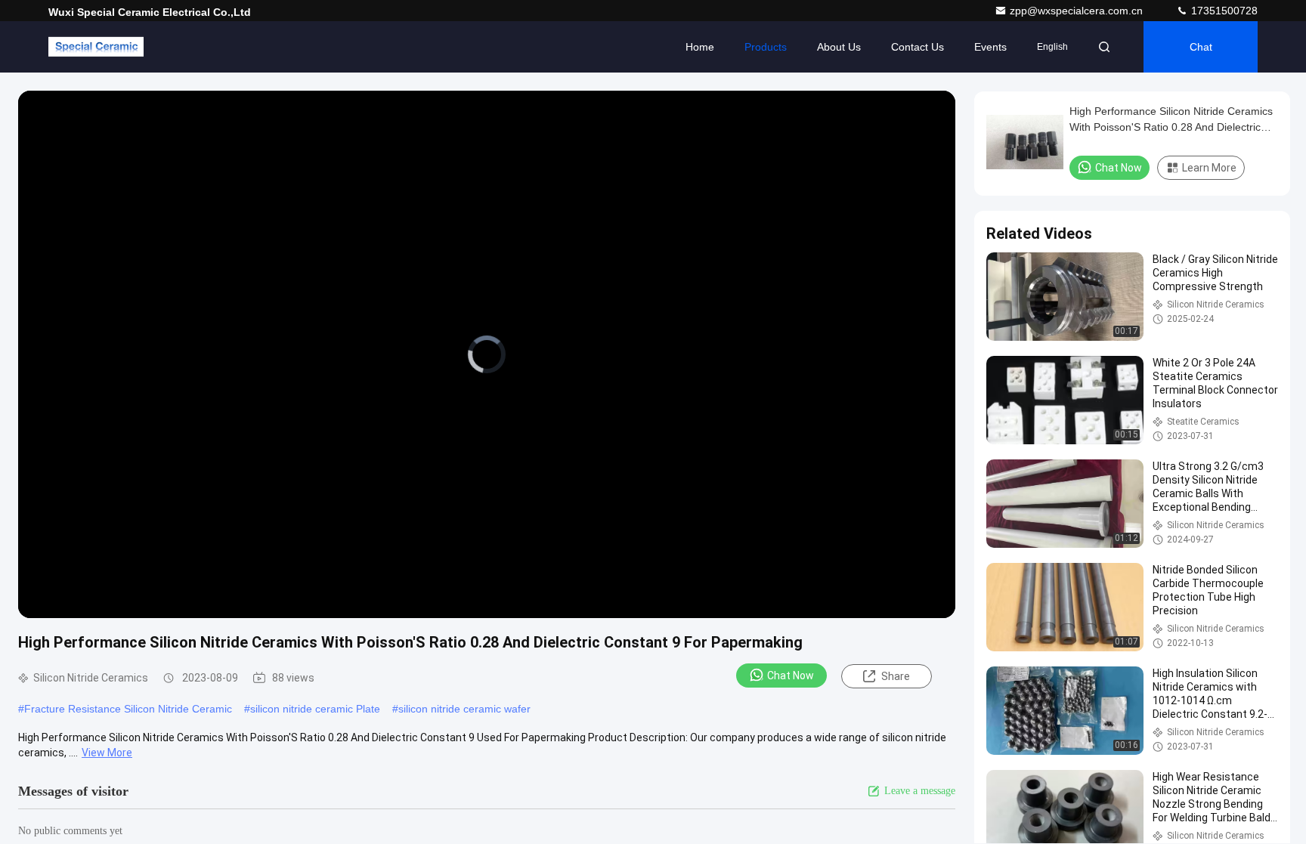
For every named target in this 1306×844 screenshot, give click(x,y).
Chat (1201, 47)
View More (107, 753)
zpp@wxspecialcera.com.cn (1078, 11)
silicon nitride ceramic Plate (315, 709)
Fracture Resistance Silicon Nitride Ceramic (128, 709)
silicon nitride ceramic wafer (464, 709)
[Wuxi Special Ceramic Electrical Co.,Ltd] (96, 47)
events (990, 47)
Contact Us (917, 47)
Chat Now (790, 675)
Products (765, 47)
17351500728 (1223, 11)
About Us (839, 47)
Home (699, 47)
